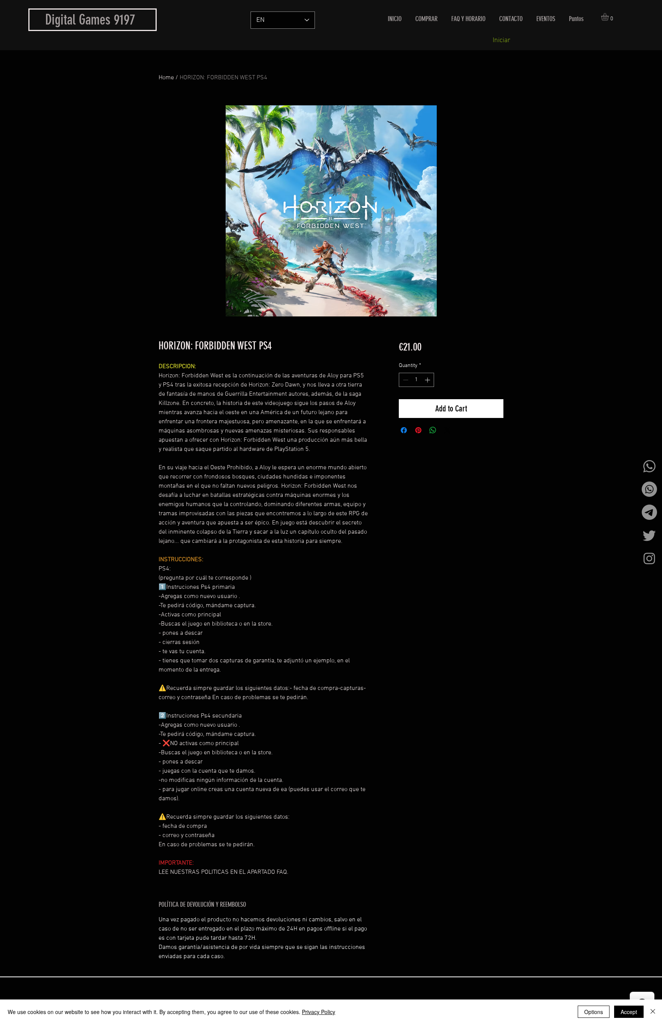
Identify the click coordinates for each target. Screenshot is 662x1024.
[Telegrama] (649, 512)
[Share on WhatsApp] (433, 430)
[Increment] (428, 380)
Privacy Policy (318, 1012)
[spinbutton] (416, 380)
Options (593, 1012)
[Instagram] (649, 558)
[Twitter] (649, 535)
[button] (609, 17)
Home (166, 78)
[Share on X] (447, 430)
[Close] (652, 1012)
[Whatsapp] (649, 466)
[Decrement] (405, 380)
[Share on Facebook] (403, 430)
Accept (629, 1012)
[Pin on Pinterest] (418, 430)
